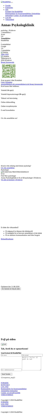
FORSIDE (4, 383)
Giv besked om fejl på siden (11, 289)
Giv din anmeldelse (8, 168)
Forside (8, 6)
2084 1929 (4, 54)
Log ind (8, 18)
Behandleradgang (7, 239)
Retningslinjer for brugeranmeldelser (18, 14)
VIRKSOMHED (7, 395)
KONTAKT (5, 385)
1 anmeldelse (6, 32)
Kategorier (9, 8)
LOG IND (4, 387)
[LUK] (4, 344)
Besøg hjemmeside (7, 62)
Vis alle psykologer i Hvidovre (11, 180)
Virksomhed (9, 20)
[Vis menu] (12, 2)
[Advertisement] (23, 142)
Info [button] (6, 10)
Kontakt (8, 12)
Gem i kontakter (6, 82)
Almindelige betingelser (9, 391)
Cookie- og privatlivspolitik (23, 16)
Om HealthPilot (17, 12)
